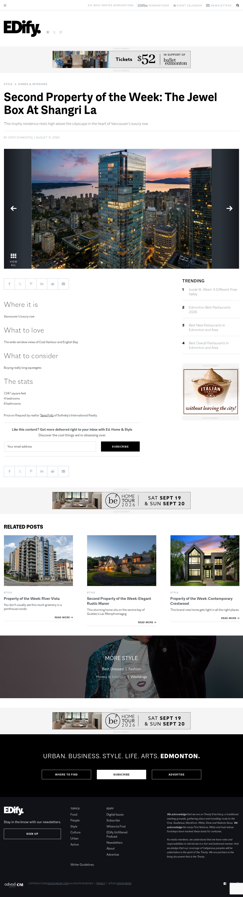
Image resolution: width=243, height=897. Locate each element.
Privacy (100, 883)
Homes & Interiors (32, 84)
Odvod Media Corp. (58, 883)
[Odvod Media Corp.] (14, 884)
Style (8, 84)
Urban (74, 838)
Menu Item (77, 858)
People (75, 820)
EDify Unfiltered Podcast (117, 834)
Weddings (139, 676)
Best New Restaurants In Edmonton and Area (207, 327)
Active (74, 844)
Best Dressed (113, 668)
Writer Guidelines (82, 865)
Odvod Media (124, 883)
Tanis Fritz (47, 415)
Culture (75, 832)
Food (73, 814)
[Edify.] (22, 28)
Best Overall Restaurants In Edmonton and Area (209, 345)
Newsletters (114, 843)
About (111, 848)
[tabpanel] (121, 209)
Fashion (135, 668)
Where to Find (66, 774)
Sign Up (32, 833)
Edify (110, 808)
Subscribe (121, 774)
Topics (75, 808)
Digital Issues (115, 814)
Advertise (177, 774)
